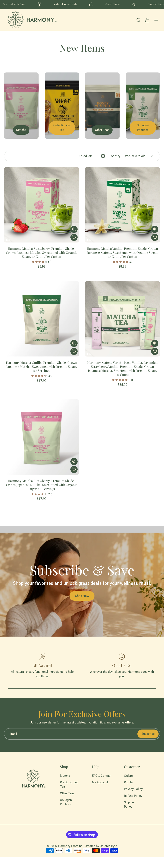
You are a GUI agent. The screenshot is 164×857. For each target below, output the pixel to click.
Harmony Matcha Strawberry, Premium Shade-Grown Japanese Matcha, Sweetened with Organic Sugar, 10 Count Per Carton (41, 252)
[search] (138, 20)
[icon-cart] (147, 20)
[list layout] (98, 156)
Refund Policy (133, 796)
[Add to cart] (74, 237)
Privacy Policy (133, 789)
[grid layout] (103, 156)
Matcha (65, 776)
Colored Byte (108, 846)
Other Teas (67, 793)
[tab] (7, 240)
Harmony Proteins (70, 846)
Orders (128, 776)
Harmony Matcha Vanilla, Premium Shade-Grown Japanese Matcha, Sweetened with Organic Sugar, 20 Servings (41, 366)
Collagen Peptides (66, 802)
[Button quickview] (74, 229)
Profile (128, 782)
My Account (100, 782)
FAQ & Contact (101, 776)
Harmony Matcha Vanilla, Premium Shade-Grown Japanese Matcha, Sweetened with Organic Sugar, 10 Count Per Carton (122, 252)
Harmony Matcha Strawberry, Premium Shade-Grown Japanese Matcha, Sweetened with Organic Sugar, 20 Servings (41, 485)
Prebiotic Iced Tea (69, 784)
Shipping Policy (129, 804)
